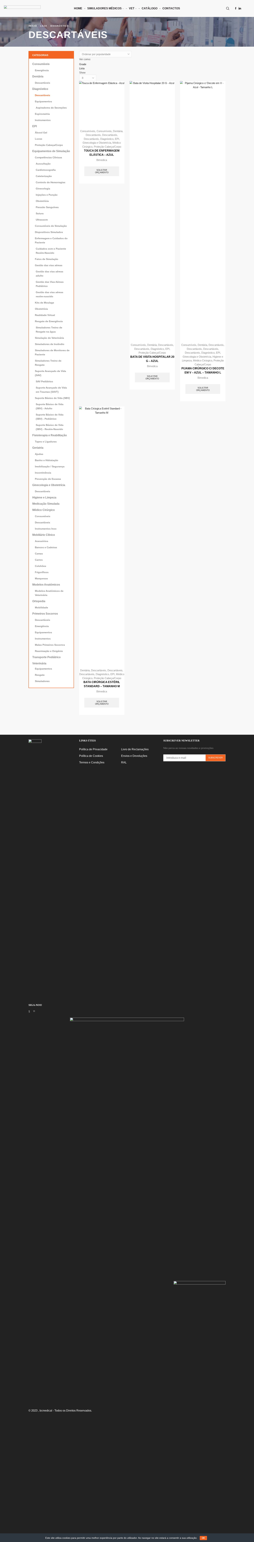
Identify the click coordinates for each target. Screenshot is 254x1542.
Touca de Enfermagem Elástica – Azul (101, 152)
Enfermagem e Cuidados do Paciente (51, 240)
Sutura (40, 213)
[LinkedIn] (240, 8)
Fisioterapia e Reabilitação (49, 435)
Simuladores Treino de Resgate (48, 362)
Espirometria (42, 114)
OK (203, 1538)
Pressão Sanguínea (47, 207)
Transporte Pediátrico (46, 657)
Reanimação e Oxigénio (49, 651)
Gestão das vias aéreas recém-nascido (49, 294)
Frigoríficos (42, 572)
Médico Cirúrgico (202, 360)
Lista (81, 68)
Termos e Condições (91, 762)
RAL (124, 762)
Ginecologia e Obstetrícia (97, 142)
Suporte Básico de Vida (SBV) (52, 398)
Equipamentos (43, 101)
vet (131, 8)
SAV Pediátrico (44, 381)
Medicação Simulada (45, 503)
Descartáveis (93, 134)
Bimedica (101, 159)
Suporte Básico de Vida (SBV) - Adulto (49, 406)
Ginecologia (43, 188)
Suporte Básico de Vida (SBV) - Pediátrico (49, 416)
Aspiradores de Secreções (51, 107)
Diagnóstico (59, 26)
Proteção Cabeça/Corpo (107, 146)
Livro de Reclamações (135, 749)
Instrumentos (43, 120)
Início (33, 26)
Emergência (42, 70)
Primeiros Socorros (45, 613)
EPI (117, 138)
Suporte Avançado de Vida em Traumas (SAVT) (51, 389)
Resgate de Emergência (49, 321)
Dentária (118, 131)
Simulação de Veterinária (49, 338)
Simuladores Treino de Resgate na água (49, 329)
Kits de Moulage (44, 302)
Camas (39, 553)
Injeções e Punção (47, 194)
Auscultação (43, 163)
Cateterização (44, 176)
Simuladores (42, 681)
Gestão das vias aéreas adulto (49, 273)
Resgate (40, 675)
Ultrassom (42, 219)
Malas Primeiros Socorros (50, 644)
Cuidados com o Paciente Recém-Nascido (51, 250)
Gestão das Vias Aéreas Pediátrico (50, 284)
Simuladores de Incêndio (49, 344)
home (78, 8)
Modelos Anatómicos (46, 584)
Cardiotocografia (46, 170)
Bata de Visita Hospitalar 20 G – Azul (152, 358)
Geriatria (37, 447)
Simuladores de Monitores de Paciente (52, 352)
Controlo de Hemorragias (50, 182)
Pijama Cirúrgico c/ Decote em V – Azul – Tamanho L (202, 370)
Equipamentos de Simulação (51, 151)
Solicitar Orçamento (102, 171)
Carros (39, 559)
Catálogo (149, 8)
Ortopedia (38, 601)
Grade (82, 64)
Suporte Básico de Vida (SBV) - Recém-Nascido (49, 427)
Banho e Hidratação (46, 460)
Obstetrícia (42, 201)
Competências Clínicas (48, 157)
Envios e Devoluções (134, 755)
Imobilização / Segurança (49, 466)
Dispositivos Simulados (49, 232)
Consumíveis (87, 131)
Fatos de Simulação (46, 259)
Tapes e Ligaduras (46, 441)
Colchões (40, 566)
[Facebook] (235, 8)
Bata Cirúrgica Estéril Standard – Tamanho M (101, 684)
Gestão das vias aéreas (48, 265)
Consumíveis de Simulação (51, 226)
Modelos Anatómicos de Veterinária (49, 593)
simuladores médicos (104, 8)
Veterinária (39, 663)
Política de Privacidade (93, 749)
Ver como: (85, 59)
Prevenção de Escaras (48, 479)
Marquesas (41, 578)
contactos (171, 8)
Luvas (38, 138)
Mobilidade (41, 607)
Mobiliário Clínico (43, 534)
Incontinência (43, 472)
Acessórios (41, 541)
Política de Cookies (91, 755)
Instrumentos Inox (46, 528)
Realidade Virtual (45, 315)
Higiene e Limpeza (44, 497)
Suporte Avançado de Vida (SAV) (50, 373)
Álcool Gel (41, 132)
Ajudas (39, 454)
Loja (43, 26)
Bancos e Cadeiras (46, 547)
